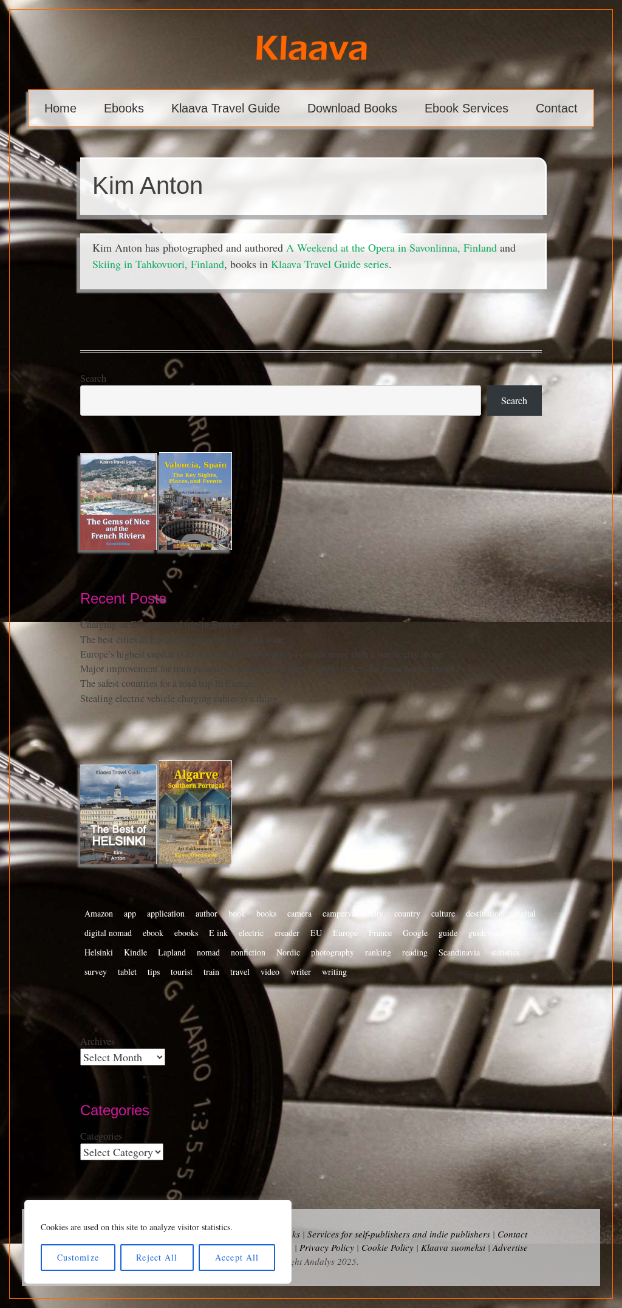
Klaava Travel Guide (225, 108)
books (266, 913)
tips (154, 971)
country (407, 913)
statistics (505, 952)
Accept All (237, 1257)
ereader (287, 932)
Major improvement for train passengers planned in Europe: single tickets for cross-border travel (267, 668)
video (270, 971)
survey (95, 971)
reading (415, 952)
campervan (341, 913)
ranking (378, 952)
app (130, 913)
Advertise (510, 1247)
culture (443, 913)
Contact (557, 108)
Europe (345, 932)
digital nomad (108, 932)
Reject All (156, 1257)
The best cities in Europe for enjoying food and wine (182, 639)
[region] (158, 1242)
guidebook (486, 932)
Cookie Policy (387, 1247)
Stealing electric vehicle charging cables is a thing (178, 698)
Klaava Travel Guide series (330, 263)
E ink (218, 932)
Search (93, 378)
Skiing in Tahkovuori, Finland (158, 263)
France (380, 932)
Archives (97, 1041)
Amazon (98, 913)
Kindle (135, 952)
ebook (153, 932)
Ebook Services (466, 108)
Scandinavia (459, 952)
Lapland (172, 952)
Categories (101, 1136)
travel (240, 971)
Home (60, 108)
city (377, 913)
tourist (182, 971)
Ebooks (124, 108)
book (236, 913)
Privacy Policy (326, 1247)
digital (525, 913)
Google (415, 932)
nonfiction (248, 952)
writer (300, 971)
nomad (208, 952)
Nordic (288, 952)
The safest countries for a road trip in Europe (166, 683)
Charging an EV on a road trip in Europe (159, 624)
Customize (78, 1257)
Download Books (352, 108)
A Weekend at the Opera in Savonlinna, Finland (391, 247)
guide (448, 932)
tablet (127, 971)
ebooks (186, 932)
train (211, 971)
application (166, 913)
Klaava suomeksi (453, 1247)
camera (299, 913)
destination (484, 913)
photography (332, 952)
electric (251, 932)
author (206, 913)
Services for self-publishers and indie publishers (398, 1234)
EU (316, 932)
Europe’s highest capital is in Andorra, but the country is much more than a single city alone (261, 654)
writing (334, 971)
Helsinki (98, 952)
